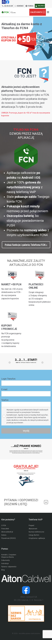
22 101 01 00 (8, 6)
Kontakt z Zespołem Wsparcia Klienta (8, 556)
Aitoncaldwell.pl (7, 532)
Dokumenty (5, 560)
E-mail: (4, 389)
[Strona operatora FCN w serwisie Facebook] (7, 2)
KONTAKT (20, 6)
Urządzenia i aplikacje (37, 538)
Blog (3, 570)
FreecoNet (5, 529)
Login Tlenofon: (8, 379)
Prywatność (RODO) (8, 538)
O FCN (3, 525)
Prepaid (31, 525)
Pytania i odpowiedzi (8, 567)
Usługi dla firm (34, 535)
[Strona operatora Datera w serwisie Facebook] (26, 590)
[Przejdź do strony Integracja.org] (26, 613)
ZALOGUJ (41, 6)
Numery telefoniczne (36, 532)
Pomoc (4, 549)
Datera (3, 535)
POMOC (30, 6)
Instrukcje (5, 563)
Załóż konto (36, 12)
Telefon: (5, 400)
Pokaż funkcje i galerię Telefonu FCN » (26, 244)
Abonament (33, 529)
